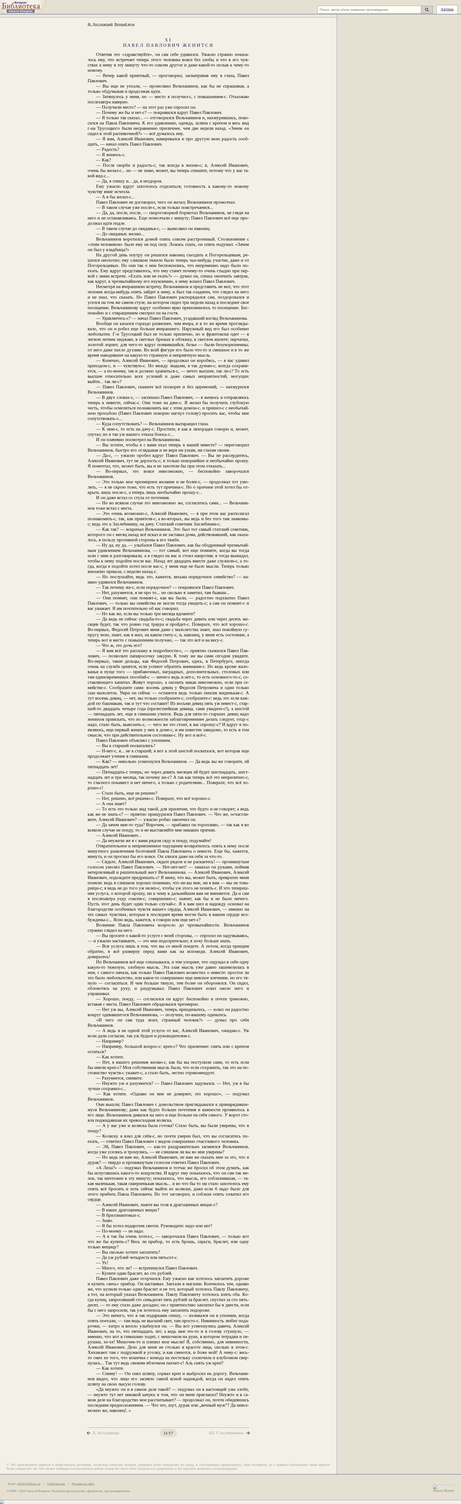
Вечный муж (124, 24)
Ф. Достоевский (100, 24)
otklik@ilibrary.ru (29, 1484)
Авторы (447, 9)
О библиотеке (56, 1484)
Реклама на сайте (83, 1484)
